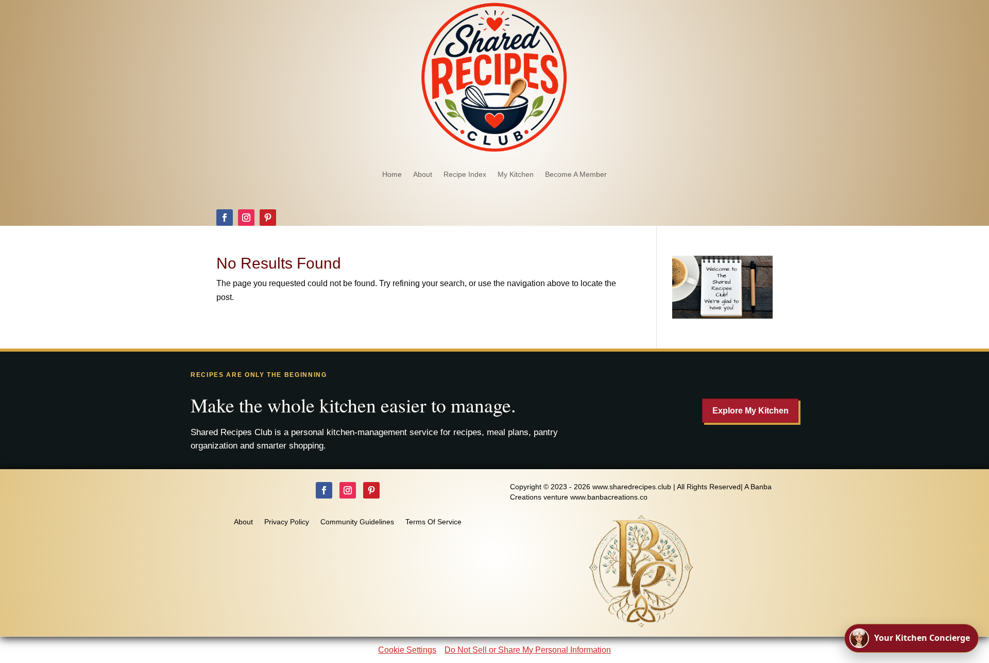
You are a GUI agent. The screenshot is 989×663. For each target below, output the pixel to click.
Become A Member (576, 174)
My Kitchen (516, 174)
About (422, 174)
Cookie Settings (407, 649)
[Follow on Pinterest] (268, 217)
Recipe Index (465, 174)
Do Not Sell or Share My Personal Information (528, 649)
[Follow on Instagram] (246, 217)
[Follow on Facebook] (224, 217)
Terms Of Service (433, 522)
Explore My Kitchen (750, 410)
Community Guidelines (357, 522)
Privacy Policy (286, 522)
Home (392, 174)
